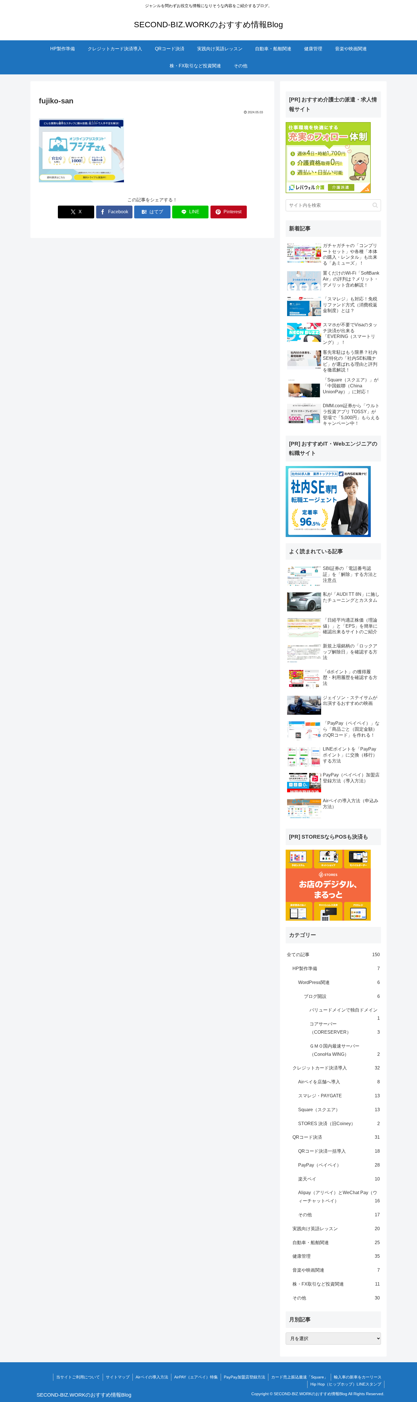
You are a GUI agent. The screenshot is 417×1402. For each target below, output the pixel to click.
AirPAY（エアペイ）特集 (196, 1377)
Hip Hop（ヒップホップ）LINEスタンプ (345, 1384)
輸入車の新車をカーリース (358, 1377)
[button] (375, 205)
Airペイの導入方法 (152, 1377)
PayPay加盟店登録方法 (244, 1377)
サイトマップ (118, 1377)
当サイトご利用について (78, 1377)
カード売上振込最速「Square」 (299, 1377)
